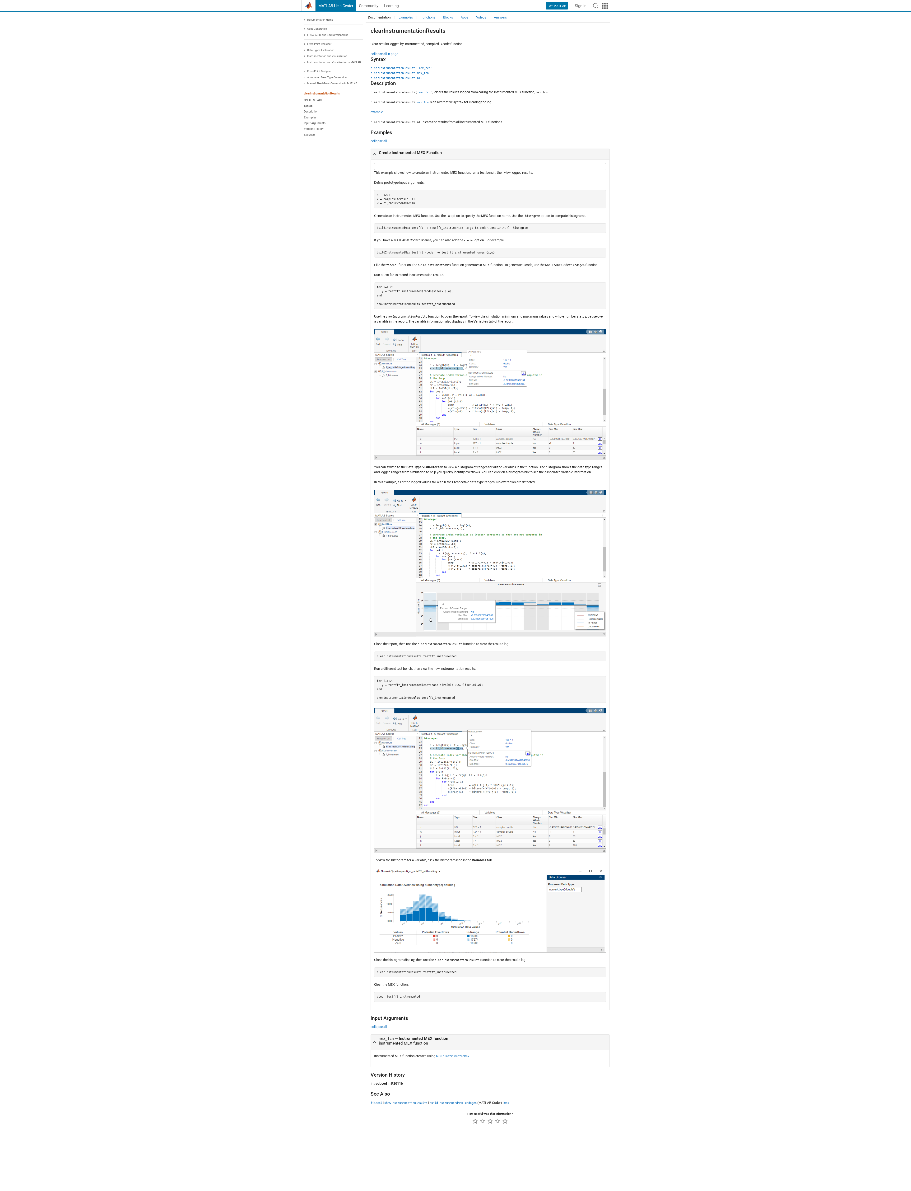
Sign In (580, 6)
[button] (595, 5)
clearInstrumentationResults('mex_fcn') (402, 68)
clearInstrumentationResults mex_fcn (400, 73)
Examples (310, 117)
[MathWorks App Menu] (605, 6)
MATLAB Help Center (335, 6)
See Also (309, 134)
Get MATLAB (557, 6)
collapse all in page (384, 54)
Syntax (308, 106)
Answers (500, 17)
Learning (391, 6)
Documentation (379, 17)
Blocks (448, 17)
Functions (428, 17)
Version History (314, 129)
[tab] (490, 154)
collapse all (379, 141)
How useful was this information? (490, 1114)
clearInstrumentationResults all (396, 78)
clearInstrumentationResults (322, 93)
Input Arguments (314, 123)
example (377, 112)
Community (368, 6)
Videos (481, 17)
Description (311, 111)
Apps (464, 17)
